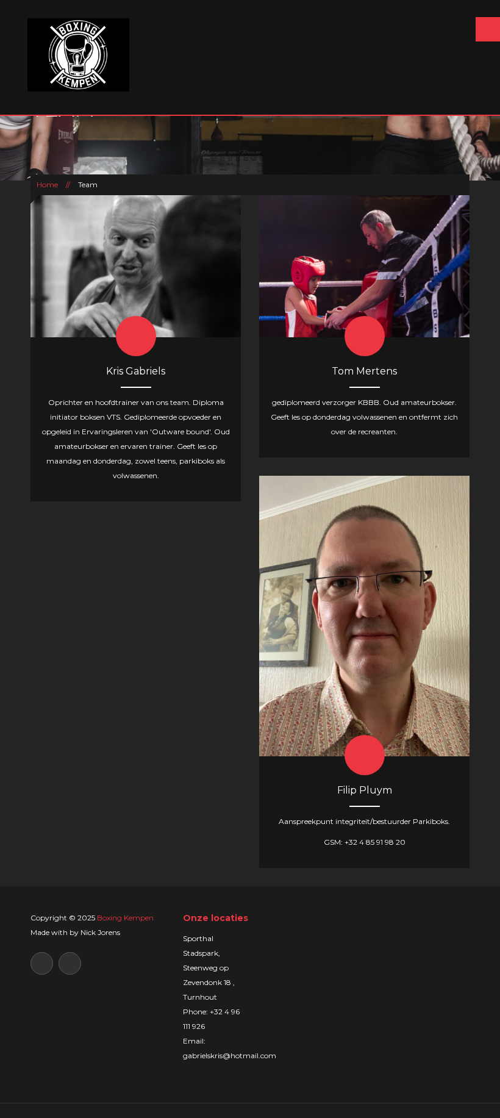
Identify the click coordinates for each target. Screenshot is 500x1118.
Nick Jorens (100, 932)
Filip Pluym (364, 790)
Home (47, 184)
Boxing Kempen (125, 917)
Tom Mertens (364, 371)
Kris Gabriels (135, 371)
